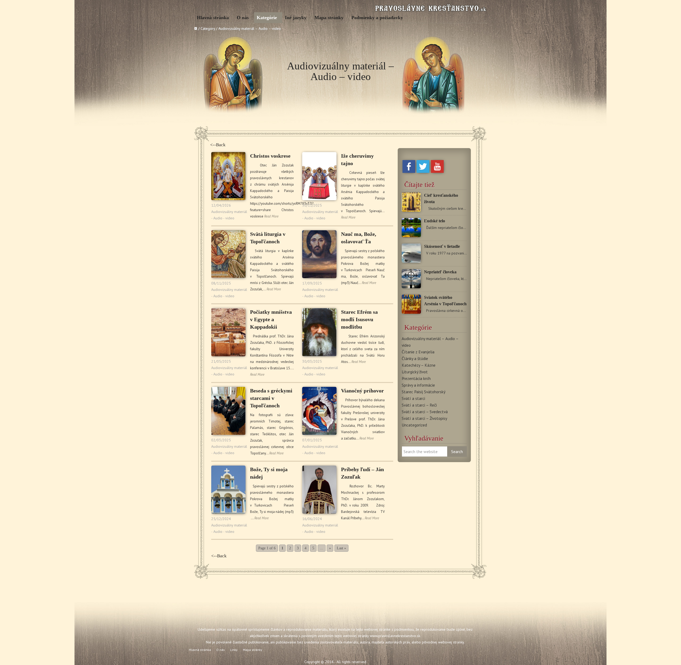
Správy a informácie (418, 385)
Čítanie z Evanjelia (418, 351)
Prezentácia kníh (416, 378)
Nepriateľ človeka (440, 272)
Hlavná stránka (213, 17)
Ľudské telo (434, 221)
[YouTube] (437, 171)
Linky (234, 650)
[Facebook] (408, 171)
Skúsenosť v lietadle (442, 246)
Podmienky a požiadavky (377, 17)
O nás (243, 17)
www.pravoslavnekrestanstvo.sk (395, 635)
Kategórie (267, 17)
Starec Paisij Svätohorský (423, 391)
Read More (271, 216)
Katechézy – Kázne (418, 365)
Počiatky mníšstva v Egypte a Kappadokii (271, 319)
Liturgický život (415, 371)
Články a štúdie (415, 358)
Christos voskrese (270, 156)
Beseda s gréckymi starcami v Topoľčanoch (271, 398)
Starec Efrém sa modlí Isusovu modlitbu (359, 319)
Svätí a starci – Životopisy (424, 418)
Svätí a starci (413, 398)
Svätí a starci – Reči (419, 405)
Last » (341, 548)
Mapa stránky (328, 17)
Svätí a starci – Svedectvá (425, 411)
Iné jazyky (295, 17)
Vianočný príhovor (362, 391)
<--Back (218, 144)
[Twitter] (423, 171)
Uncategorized (414, 425)
